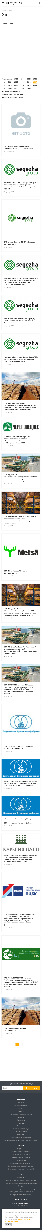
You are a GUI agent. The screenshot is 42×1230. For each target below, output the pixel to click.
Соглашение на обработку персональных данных (21, 1140)
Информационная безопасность (21, 1163)
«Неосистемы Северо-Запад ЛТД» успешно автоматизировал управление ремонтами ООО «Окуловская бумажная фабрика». (20, 783)
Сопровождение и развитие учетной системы (21, 1180)
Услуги (21, 1174)
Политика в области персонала (21, 1137)
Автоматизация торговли (21, 1157)
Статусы (21, 1111)
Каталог (21, 1145)
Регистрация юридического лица (21, 1195)
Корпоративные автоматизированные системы (21, 1183)
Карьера (21, 1123)
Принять (8, 1224)
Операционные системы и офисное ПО (21, 1169)
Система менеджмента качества (21, 1114)
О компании (21, 1103)
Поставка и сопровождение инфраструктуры (21, 1189)
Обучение (21, 1186)
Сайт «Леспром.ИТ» (21, 1106)
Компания (21, 1099)
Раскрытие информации (21, 1129)
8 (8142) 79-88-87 (21, 1203)
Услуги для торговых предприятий (21, 1192)
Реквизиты (21, 1126)
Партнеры (21, 1117)
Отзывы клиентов (21, 1132)
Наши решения (21, 1160)
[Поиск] (39, 3)
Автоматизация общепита (21, 1154)
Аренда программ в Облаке (21, 1151)
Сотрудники (21, 1120)
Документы (21, 1134)
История (21, 1108)
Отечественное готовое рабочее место (21, 1166)
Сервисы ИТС (21, 1177)
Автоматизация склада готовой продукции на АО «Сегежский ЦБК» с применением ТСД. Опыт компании (20, 321)
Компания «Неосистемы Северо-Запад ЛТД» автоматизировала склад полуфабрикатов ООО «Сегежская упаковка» (21, 359)
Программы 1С (21, 1149)
